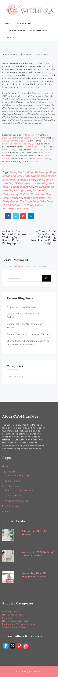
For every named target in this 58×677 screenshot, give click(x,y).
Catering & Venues (11, 611)
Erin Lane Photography (37, 75)
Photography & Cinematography (18, 624)
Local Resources (14, 30)
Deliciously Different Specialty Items (19, 137)
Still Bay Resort (29, 134)
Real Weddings (39, 30)
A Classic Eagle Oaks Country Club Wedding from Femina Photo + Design (43, 237)
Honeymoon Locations (13, 614)
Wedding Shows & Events (14, 627)
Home (7, 23)
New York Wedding (35, 183)
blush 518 (34, 161)
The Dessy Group (41, 158)
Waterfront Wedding (15, 208)
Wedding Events (13, 495)
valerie (27, 54)
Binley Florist (8, 149)
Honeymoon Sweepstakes (19, 490)
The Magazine (23, 23)
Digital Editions (13, 480)
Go (46, 278)
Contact (9, 37)
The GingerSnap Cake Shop (36, 201)
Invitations (7, 618)
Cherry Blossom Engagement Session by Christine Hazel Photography (28, 342)
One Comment (42, 54)
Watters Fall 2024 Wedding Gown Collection (24, 315)
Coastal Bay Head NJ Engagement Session (25, 325)
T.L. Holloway (31, 146)
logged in (21, 266)
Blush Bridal (43, 152)
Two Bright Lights (31, 204)
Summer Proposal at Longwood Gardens (28, 334)
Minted (19, 183)
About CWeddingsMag (17, 475)
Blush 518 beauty (37, 172)
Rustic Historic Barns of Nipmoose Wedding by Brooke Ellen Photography (14, 237)
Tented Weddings (34, 197)
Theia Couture (11, 204)
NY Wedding (42, 186)
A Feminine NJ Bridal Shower (21, 307)
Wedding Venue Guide (16, 500)
